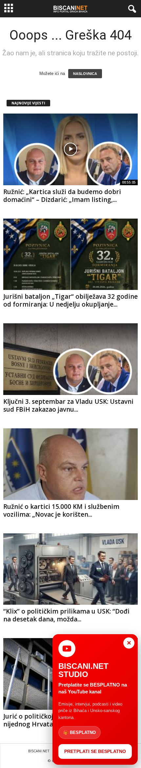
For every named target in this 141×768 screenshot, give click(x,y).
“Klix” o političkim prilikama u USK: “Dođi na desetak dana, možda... (66, 615)
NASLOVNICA (85, 74)
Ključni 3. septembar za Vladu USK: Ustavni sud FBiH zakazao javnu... (68, 405)
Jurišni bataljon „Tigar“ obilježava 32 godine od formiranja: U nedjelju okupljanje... (70, 300)
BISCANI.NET (39, 750)
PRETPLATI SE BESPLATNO (95, 751)
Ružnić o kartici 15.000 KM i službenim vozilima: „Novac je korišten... (61, 510)
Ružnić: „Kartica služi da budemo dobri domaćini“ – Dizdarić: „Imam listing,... (62, 196)
